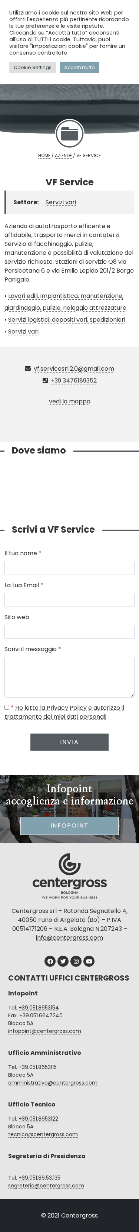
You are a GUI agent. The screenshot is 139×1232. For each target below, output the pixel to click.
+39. (24, 1177)
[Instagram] (76, 961)
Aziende (63, 155)
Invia (69, 742)
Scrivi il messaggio (32, 649)
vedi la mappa (69, 401)
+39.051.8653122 (38, 1118)
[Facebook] (50, 961)
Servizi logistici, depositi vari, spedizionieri (66, 319)
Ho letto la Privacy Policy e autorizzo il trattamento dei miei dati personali (64, 712)
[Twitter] (63, 961)
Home (44, 155)
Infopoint (69, 825)
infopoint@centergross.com (44, 1031)
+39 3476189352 (74, 380)
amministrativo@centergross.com (52, 1082)
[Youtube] (89, 961)
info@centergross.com (69, 937)
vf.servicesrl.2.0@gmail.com (74, 368)
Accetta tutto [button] (79, 67)
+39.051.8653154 (39, 1007)
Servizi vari (61, 202)
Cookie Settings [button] (33, 67)
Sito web (16, 617)
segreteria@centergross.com (46, 1185)
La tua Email (23, 585)
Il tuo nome (23, 553)
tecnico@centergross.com (43, 1134)
